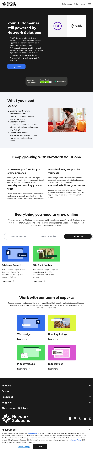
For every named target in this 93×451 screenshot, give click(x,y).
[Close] (89, 429)
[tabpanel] (46, 261)
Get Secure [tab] (78, 236)
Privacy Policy (76, 440)
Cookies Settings (24, 447)
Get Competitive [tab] (48, 236)
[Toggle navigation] (89, 4)
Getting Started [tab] (18, 236)
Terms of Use (32, 433)
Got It (40, 447)
